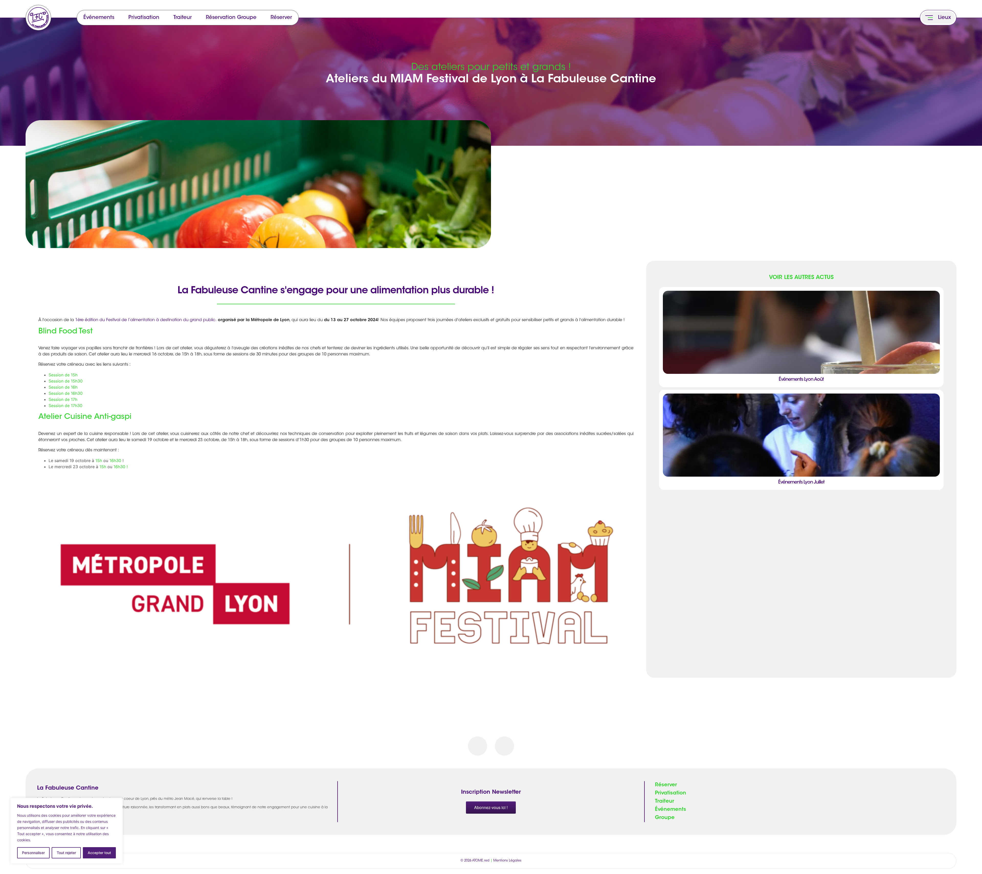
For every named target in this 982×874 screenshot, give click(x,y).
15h (98, 460)
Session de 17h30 (65, 405)
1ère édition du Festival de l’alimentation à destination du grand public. (146, 320)
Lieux (944, 17)
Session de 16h (63, 387)
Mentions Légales (507, 860)
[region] (66, 831)
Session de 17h (63, 399)
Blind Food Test (65, 331)
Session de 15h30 (66, 381)
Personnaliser (33, 852)
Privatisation (143, 17)
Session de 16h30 (66, 393)
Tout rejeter (66, 852)
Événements (98, 17)
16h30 (115, 460)
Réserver (281, 17)
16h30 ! (121, 466)
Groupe (665, 817)
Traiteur (182, 17)
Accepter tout (99, 852)
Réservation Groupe (231, 17)
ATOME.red (480, 860)
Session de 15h (63, 374)
